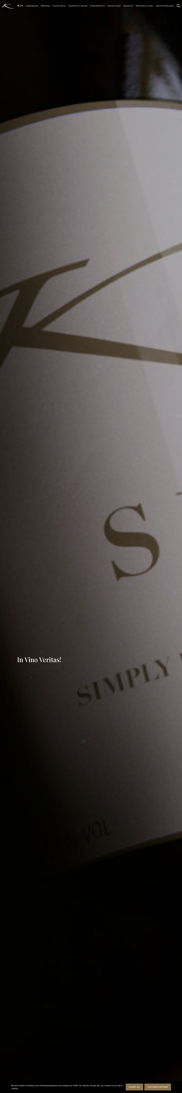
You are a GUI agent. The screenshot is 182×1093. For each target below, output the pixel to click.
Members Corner (144, 6)
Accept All (134, 1087)
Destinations (32, 6)
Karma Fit (128, 6)
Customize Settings (157, 1087)
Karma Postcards (164, 6)
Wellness (45, 6)
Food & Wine (59, 6)
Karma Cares (114, 6)
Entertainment (97, 6)
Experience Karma (77, 6)
